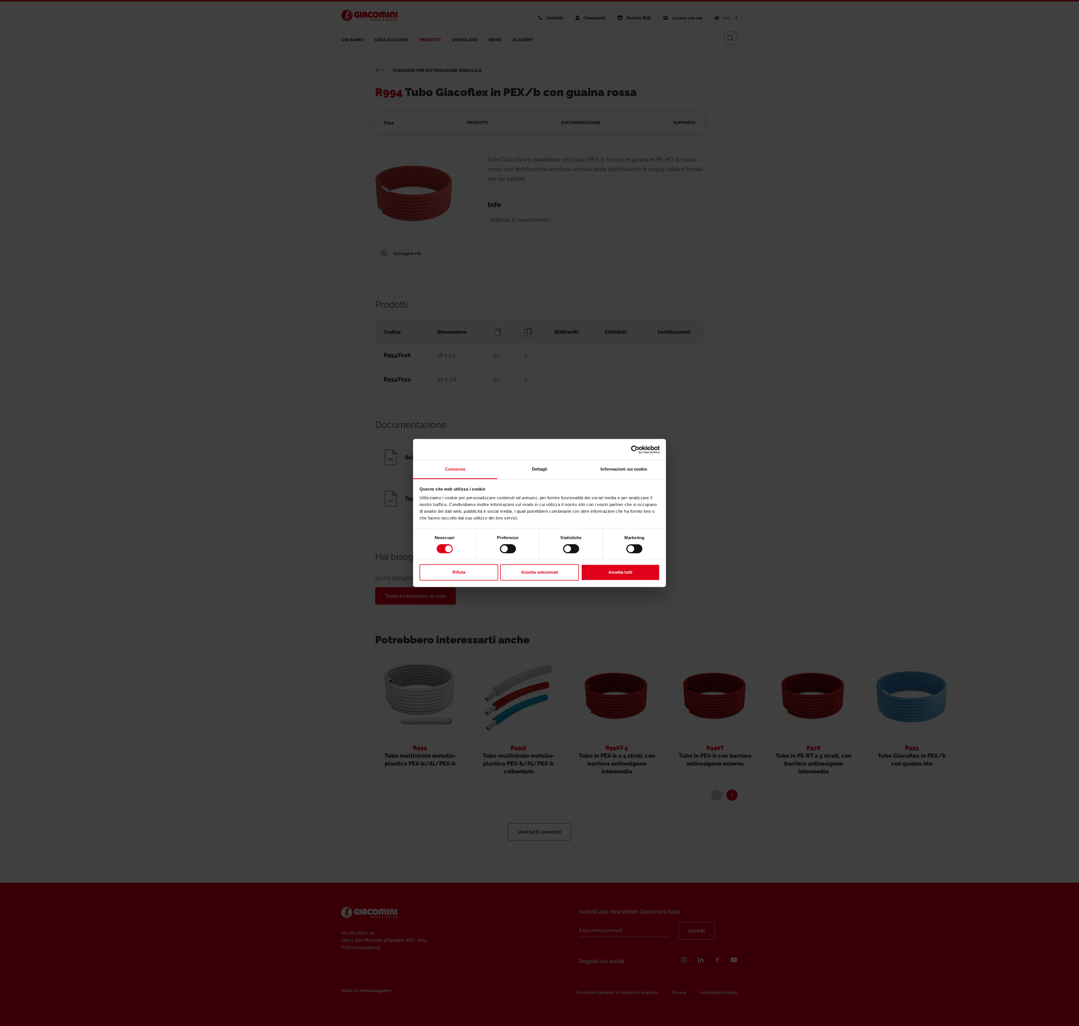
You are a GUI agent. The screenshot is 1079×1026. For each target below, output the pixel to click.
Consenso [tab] (455, 469)
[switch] (508, 548)
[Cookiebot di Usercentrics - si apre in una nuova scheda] (635, 449)
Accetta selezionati (539, 572)
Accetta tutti (620, 572)
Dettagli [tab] (539, 469)
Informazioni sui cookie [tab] (623, 469)
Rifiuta (458, 572)
